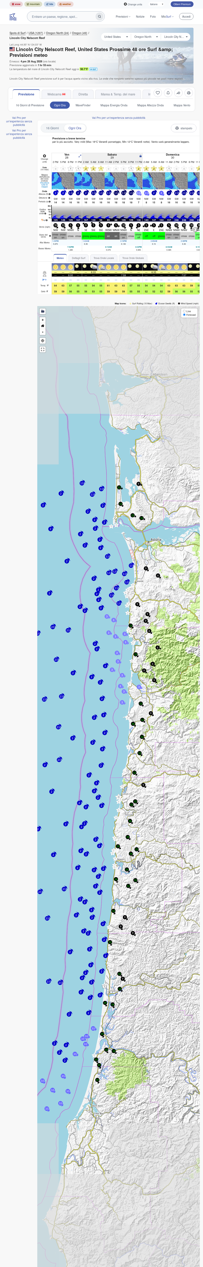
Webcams (54, 94)
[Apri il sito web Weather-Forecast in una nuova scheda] (65, 4)
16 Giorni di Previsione (30, 105)
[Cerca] (99, 16)
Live (188, 311)
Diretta (83, 94)
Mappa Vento (182, 105)
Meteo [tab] (60, 258)
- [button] (43, 332)
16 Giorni (52, 128)
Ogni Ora (60, 105)
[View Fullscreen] (43, 349)
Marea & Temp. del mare (118, 94)
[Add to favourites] (158, 93)
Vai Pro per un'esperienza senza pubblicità (19, 121)
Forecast (191, 314)
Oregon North (57, 33)
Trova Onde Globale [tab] (133, 258)
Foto (153, 16)
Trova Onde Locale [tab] (104, 258)
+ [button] (43, 320)
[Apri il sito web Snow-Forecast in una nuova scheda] (16, 4)
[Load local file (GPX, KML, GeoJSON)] (43, 311)
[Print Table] (189, 93)
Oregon (79, 33)
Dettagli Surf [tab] (78, 258)
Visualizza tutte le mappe (44, 184)
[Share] (178, 93)
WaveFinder (83, 105)
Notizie (140, 16)
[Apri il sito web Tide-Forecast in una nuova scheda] (50, 4)
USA (36, 33)
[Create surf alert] (168, 93)
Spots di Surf (18, 33)
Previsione (26, 94)
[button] (114, 867)
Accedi (186, 16)
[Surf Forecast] (13, 16)
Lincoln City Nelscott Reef (27, 38)
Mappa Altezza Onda (150, 105)
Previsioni (122, 16)
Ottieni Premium (182, 4)
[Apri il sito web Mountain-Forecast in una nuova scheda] (33, 4)
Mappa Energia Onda (114, 105)
